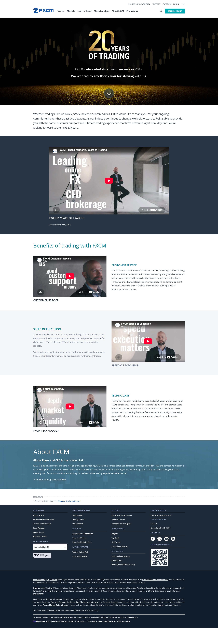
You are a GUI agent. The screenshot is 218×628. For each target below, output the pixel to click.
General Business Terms (72, 617)
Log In (176, 4)
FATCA (114, 617)
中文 (183, 4)
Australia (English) (42, 547)
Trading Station (78, 519)
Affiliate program (40, 536)
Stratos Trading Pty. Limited (45, 579)
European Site (132, 617)
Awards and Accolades (42, 524)
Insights (115, 534)
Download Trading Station (82, 534)
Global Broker (38, 515)
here (63, 479)
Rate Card (86, 617)
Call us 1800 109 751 (158, 519)
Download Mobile (79, 538)
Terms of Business (110, 602)
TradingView (77, 515)
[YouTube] (166, 539)
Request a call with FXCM (139, 4)
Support (156, 4)
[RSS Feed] (173, 539)
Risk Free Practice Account (122, 515)
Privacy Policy (117, 560)
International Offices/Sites (43, 519)
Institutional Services (120, 546)
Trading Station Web (80, 552)
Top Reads (115, 538)
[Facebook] (153, 539)
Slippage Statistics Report (69, 501)
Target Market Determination (56, 605)
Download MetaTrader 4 (81, 542)
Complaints (95, 617)
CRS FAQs (122, 617)
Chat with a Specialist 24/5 (161, 515)
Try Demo (167, 4)
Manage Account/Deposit (121, 524)
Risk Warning (106, 617)
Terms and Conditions (41, 617)
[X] (159, 539)
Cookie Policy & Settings (121, 556)
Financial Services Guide (61, 602)
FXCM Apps (116, 542)
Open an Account (118, 519)
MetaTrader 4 (77, 524)
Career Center (38, 532)
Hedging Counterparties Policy (123, 564)
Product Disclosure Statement (155, 579)
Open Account (175, 11)
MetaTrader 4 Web (79, 556)
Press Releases (39, 528)
